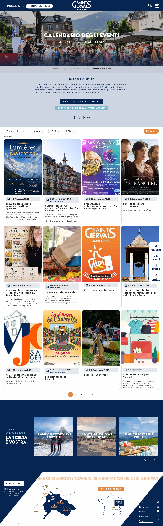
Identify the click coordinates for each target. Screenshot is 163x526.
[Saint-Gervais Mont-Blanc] (81, 5)
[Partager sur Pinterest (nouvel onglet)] (84, 117)
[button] (149, 5)
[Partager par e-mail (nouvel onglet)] (88, 117)
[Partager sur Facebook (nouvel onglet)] (74, 117)
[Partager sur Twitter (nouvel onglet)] (79, 117)
